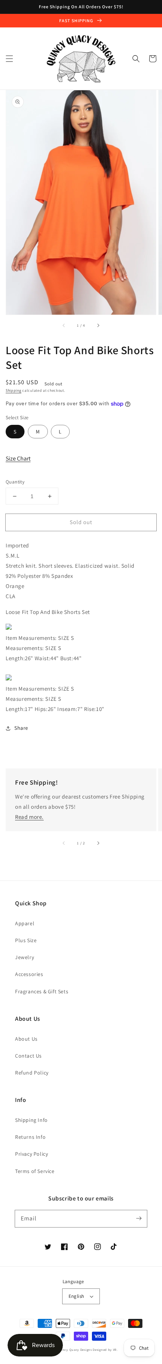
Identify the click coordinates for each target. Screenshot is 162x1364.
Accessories (29, 974)
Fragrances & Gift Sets (41, 991)
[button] (9, 58)
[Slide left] (64, 325)
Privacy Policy (31, 1153)
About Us (26, 1038)
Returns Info (30, 1137)
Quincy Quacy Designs (74, 1349)
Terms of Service (35, 1171)
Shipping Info (31, 1120)
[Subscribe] (138, 1218)
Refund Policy (32, 1072)
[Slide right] (98, 325)
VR (115, 1349)
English (76, 1296)
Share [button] (21, 727)
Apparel (24, 923)
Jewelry (24, 957)
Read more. (29, 816)
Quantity (15, 482)
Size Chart (18, 458)
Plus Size (26, 940)
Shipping (13, 390)
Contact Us (28, 1055)
